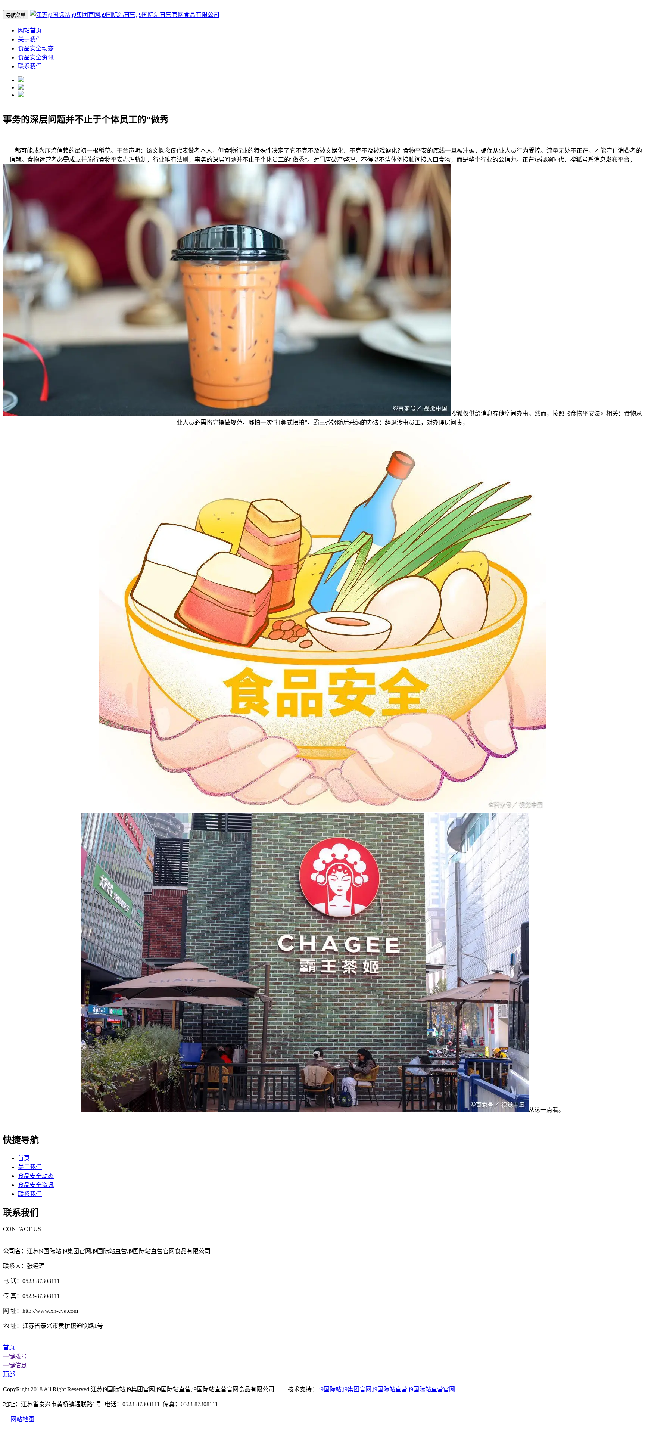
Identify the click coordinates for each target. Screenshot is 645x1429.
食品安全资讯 (36, 57)
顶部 (9, 1374)
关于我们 (30, 39)
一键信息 (15, 1365)
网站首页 (30, 30)
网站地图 (22, 1419)
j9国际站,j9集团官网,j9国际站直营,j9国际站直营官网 (387, 1389)
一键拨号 (15, 1356)
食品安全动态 (36, 48)
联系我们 (30, 66)
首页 (24, 1158)
